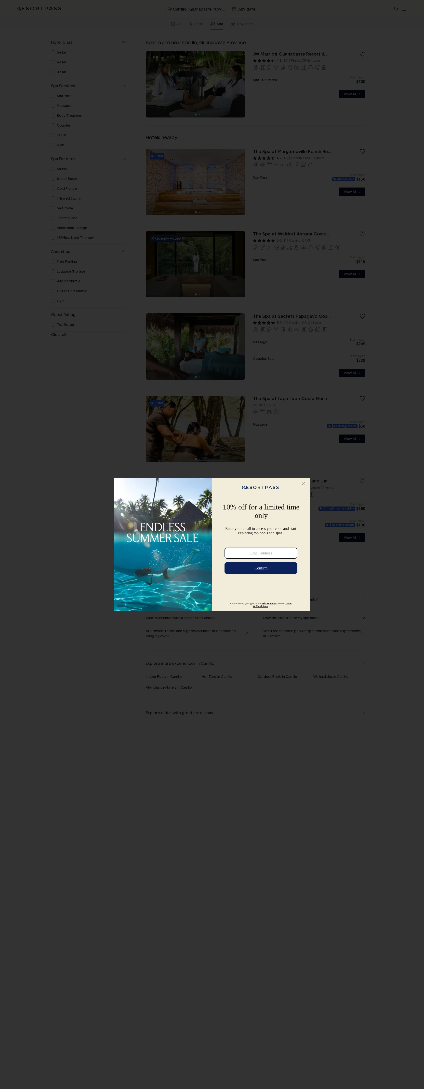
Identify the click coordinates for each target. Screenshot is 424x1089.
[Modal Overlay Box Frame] (212, 544)
